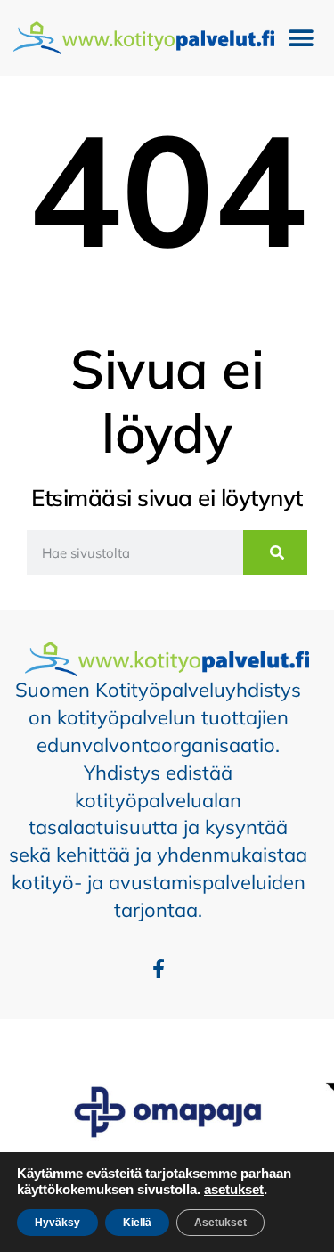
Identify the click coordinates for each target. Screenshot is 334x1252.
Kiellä (137, 1222)
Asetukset (220, 1222)
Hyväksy (57, 1222)
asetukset (234, 1189)
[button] (301, 38)
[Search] (275, 552)
